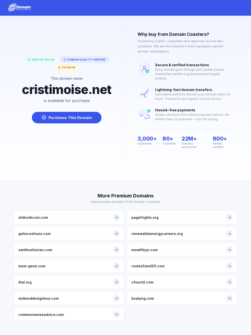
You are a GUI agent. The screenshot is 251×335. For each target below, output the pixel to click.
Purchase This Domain (70, 117)
